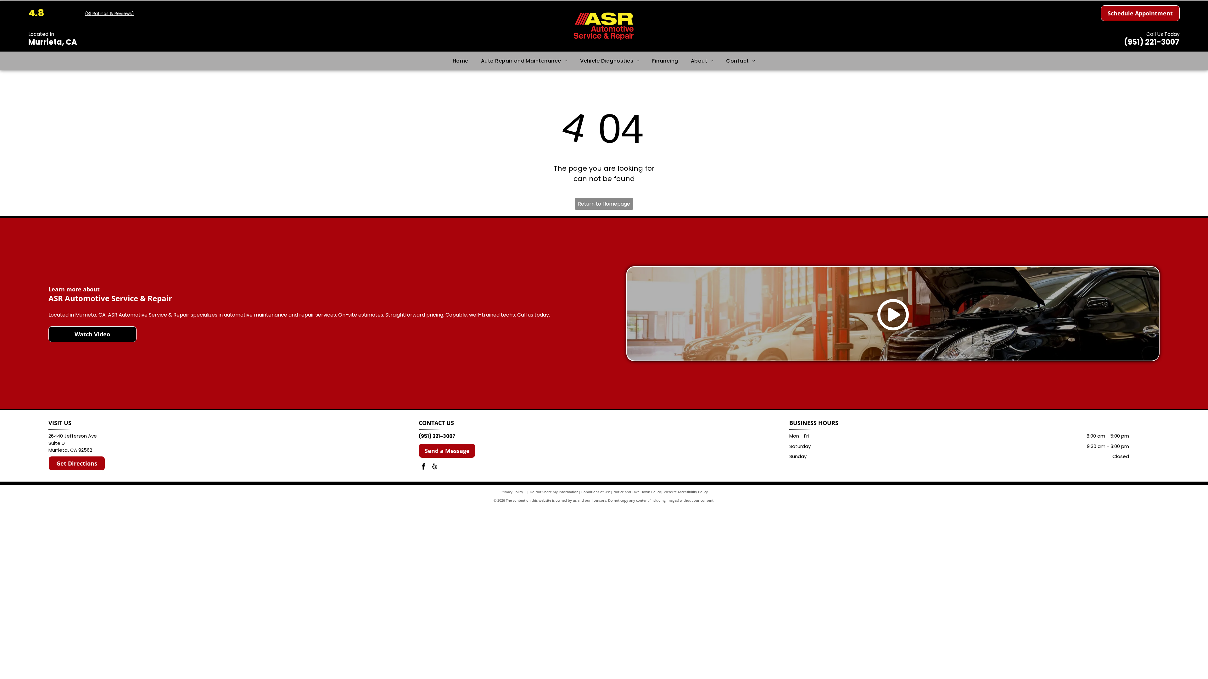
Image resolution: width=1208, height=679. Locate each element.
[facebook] (423, 467)
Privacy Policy (512, 491)
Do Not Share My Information (554, 491)
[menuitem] (460, 61)
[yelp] (434, 467)
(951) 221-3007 (1151, 42)
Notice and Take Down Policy (637, 491)
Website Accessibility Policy (686, 491)
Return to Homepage (604, 203)
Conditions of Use (596, 491)
